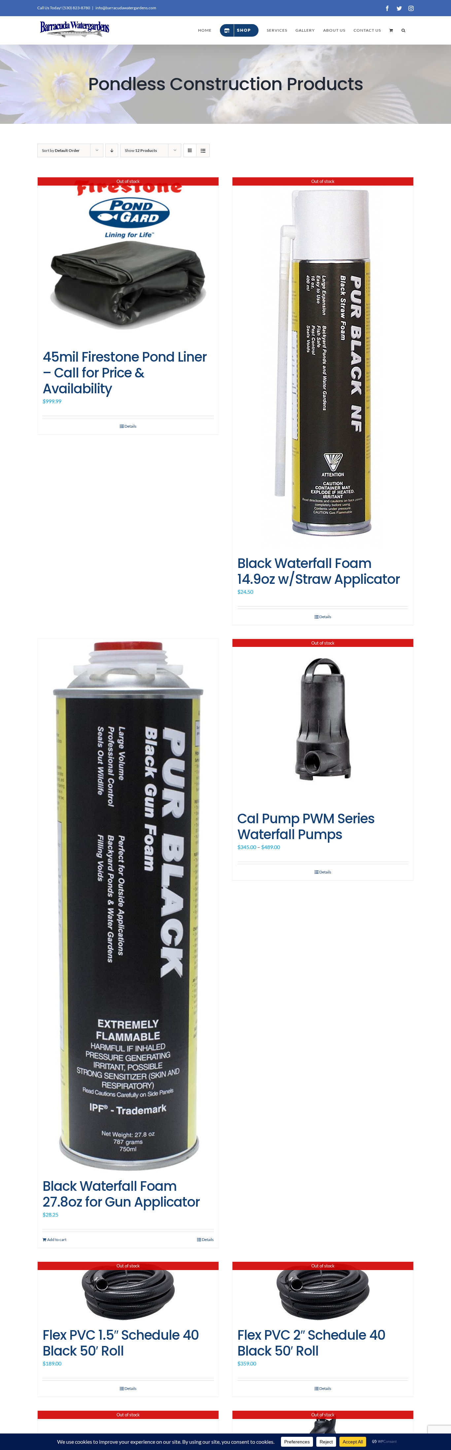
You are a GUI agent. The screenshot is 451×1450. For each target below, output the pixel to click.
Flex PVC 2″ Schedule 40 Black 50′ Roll (311, 1343)
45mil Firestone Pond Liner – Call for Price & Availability (125, 373)
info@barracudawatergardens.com (125, 7)
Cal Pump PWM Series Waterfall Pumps (306, 826)
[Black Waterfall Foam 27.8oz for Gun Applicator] (128, 905)
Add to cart (56, 1239)
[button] (403, 30)
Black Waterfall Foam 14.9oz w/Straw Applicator (318, 571)
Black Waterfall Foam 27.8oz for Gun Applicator (121, 1194)
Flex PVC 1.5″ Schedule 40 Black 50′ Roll (121, 1343)
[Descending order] (111, 150)
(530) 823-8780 (76, 7)
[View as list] (202, 150)
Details (130, 426)
